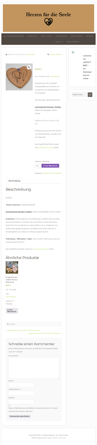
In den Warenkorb (50, 166)
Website (11, 398)
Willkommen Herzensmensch (13, 36)
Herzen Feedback (77, 36)
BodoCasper (31, 54)
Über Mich (89, 36)
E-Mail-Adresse (15, 389)
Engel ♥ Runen (46, 36)
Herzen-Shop (31, 36)
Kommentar (14, 356)
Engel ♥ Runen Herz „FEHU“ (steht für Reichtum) (44, 333)
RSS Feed (62, 438)
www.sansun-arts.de (46, 148)
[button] (29, 67)
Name (11, 381)
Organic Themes (52, 438)
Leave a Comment (56, 54)
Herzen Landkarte (72, 41)
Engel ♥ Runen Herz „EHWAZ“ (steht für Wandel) (24, 330)
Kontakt (59, 42)
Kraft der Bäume (61, 36)
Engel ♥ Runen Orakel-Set (52, 173)
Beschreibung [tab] (14, 181)
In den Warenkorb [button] (11, 311)
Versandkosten (55, 76)
